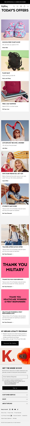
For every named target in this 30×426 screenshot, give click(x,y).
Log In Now (5, 180)
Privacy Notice (10, 412)
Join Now (4, 148)
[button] (15, 395)
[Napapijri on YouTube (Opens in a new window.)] (15, 409)
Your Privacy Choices (5, 415)
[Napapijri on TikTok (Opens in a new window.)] (17, 409)
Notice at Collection (17, 415)
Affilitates (15, 418)
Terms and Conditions (10, 384)
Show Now (5, 47)
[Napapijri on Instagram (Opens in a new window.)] (10, 409)
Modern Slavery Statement (6, 418)
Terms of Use (3, 412)
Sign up (15, 388)
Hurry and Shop (6, 78)
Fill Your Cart (5, 109)
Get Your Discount (7, 213)
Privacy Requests (17, 412)
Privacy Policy (12, 382)
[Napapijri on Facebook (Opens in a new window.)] (12, 409)
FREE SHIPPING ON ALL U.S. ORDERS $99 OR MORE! (15, 2)
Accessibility (24, 415)
